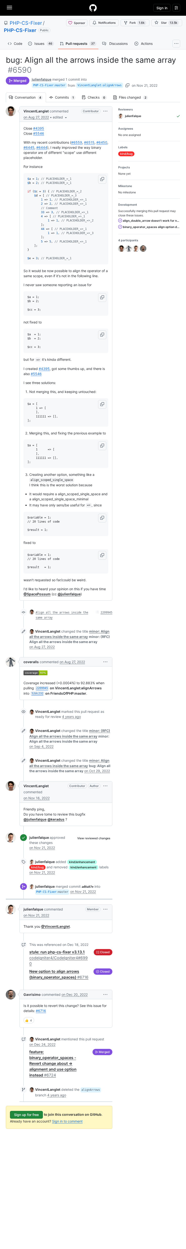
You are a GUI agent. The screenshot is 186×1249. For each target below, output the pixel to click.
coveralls (31, 662)
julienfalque (41, 79)
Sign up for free (26, 1115)
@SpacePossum (37, 594)
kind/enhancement (82, 862)
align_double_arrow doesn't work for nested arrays (151, 220)
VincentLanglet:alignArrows (100, 85)
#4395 (38, 128)
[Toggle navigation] (9, 7)
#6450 (101, 142)
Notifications (107, 22)
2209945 (106, 612)
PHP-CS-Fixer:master (49, 85)
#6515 (89, 142)
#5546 (38, 133)
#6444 (41, 147)
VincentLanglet (36, 111)
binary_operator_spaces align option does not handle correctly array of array (151, 227)
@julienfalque (69, 594)
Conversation (30, 97)
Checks (99, 97)
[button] (60, 117)
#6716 (41, 1011)
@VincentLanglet (55, 926)
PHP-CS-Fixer (26, 23)
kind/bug (37, 867)
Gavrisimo (32, 994)
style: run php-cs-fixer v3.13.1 (58, 958)
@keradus (55, 819)
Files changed (135, 97)
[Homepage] (93, 8)
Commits (67, 97)
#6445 (28, 147)
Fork (137, 22)
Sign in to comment (67, 1121)
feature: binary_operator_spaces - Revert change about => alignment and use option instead (53, 1063)
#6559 (76, 142)
